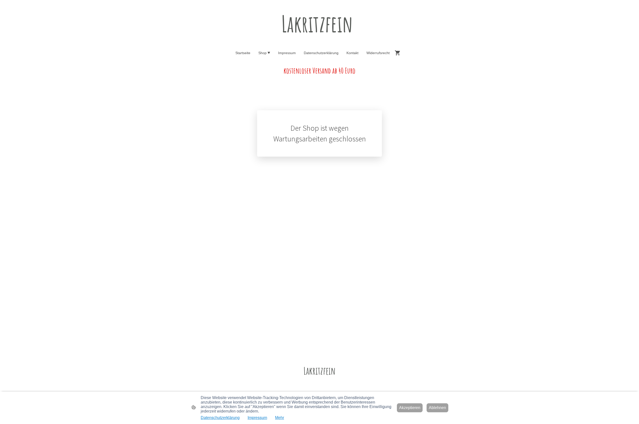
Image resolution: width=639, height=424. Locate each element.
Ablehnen (437, 408)
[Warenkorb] (399, 53)
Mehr (279, 418)
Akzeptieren (409, 408)
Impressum (257, 418)
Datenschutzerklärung (220, 418)
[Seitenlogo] (319, 42)
